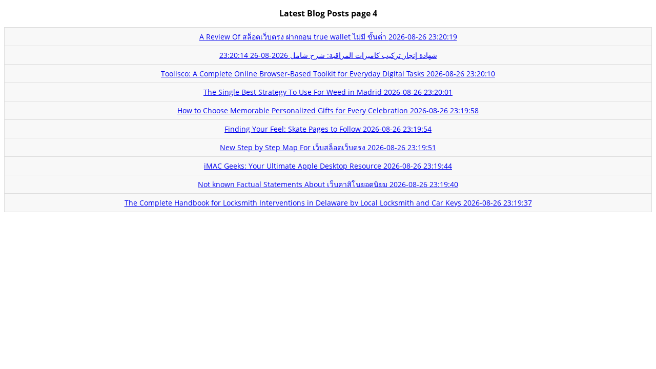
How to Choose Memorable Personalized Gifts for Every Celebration (328, 110)
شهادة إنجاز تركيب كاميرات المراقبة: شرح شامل (328, 55)
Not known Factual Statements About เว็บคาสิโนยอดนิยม (328, 184)
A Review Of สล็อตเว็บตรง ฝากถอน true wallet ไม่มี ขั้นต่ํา (328, 37)
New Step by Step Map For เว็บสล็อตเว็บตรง (328, 147)
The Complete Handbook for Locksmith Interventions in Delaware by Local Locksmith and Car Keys (328, 203)
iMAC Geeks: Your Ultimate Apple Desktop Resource (328, 166)
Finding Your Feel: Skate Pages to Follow (328, 129)
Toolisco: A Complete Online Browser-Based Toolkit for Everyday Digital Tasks (328, 73)
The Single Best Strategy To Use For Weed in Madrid (328, 92)
